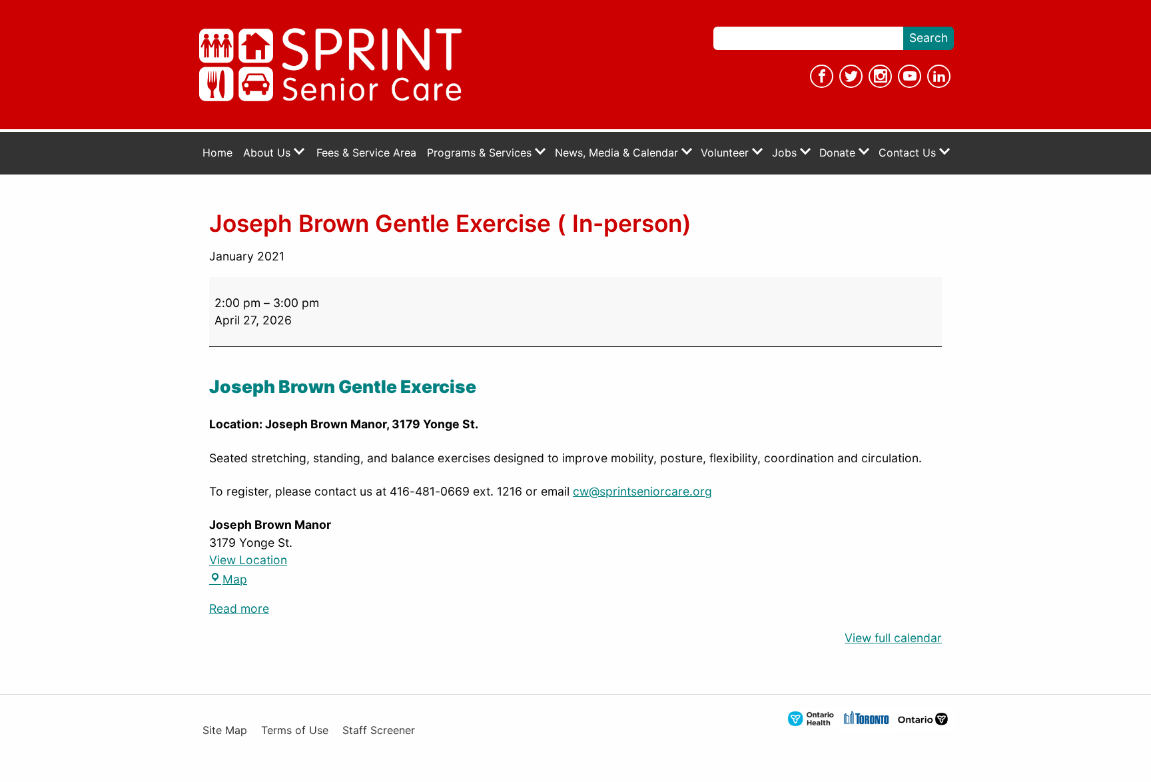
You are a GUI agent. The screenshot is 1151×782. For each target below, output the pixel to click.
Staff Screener (378, 730)
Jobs (786, 153)
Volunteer (726, 153)
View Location (248, 560)
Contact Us (909, 153)
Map (228, 579)
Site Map (224, 730)
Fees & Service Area (366, 153)
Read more (239, 608)
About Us (268, 153)
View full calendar (893, 638)
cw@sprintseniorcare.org (642, 491)
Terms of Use (294, 730)
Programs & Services (481, 153)
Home (217, 153)
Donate (839, 153)
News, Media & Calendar (618, 153)
